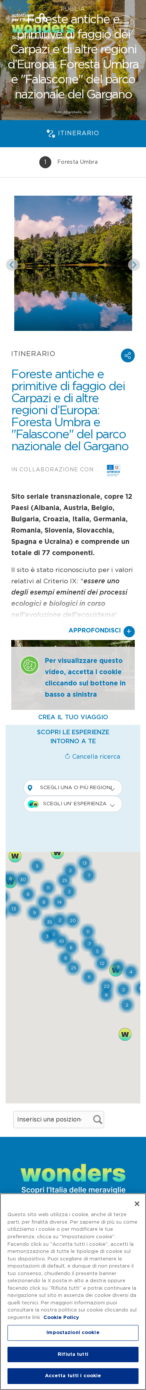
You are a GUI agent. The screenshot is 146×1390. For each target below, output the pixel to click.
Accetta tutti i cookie (73, 1375)
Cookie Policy (61, 1317)
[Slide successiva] (134, 265)
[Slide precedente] (12, 265)
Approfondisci (100, 632)
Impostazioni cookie (72, 1332)
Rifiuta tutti (73, 1354)
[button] (128, 355)
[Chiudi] (137, 1203)
